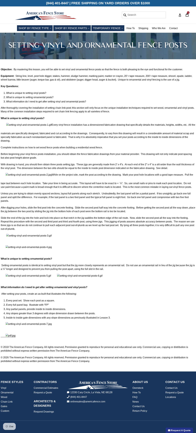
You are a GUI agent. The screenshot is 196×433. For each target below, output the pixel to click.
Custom (5, 411)
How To (130, 28)
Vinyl (3, 388)
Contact (173, 28)
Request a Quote (43, 392)
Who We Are (159, 28)
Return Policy (139, 411)
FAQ (134, 397)
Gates (4, 406)
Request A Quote (180, 430)
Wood (4, 397)
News (135, 401)
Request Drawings (44, 411)
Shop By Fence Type (36, 28)
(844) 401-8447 (78, 397)
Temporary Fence (108, 28)
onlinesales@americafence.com (87, 401)
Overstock (137, 388)
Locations (170, 397)
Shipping (143, 28)
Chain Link (7, 401)
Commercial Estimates (46, 388)
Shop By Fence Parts (73, 28)
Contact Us (138, 406)
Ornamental (7, 392)
